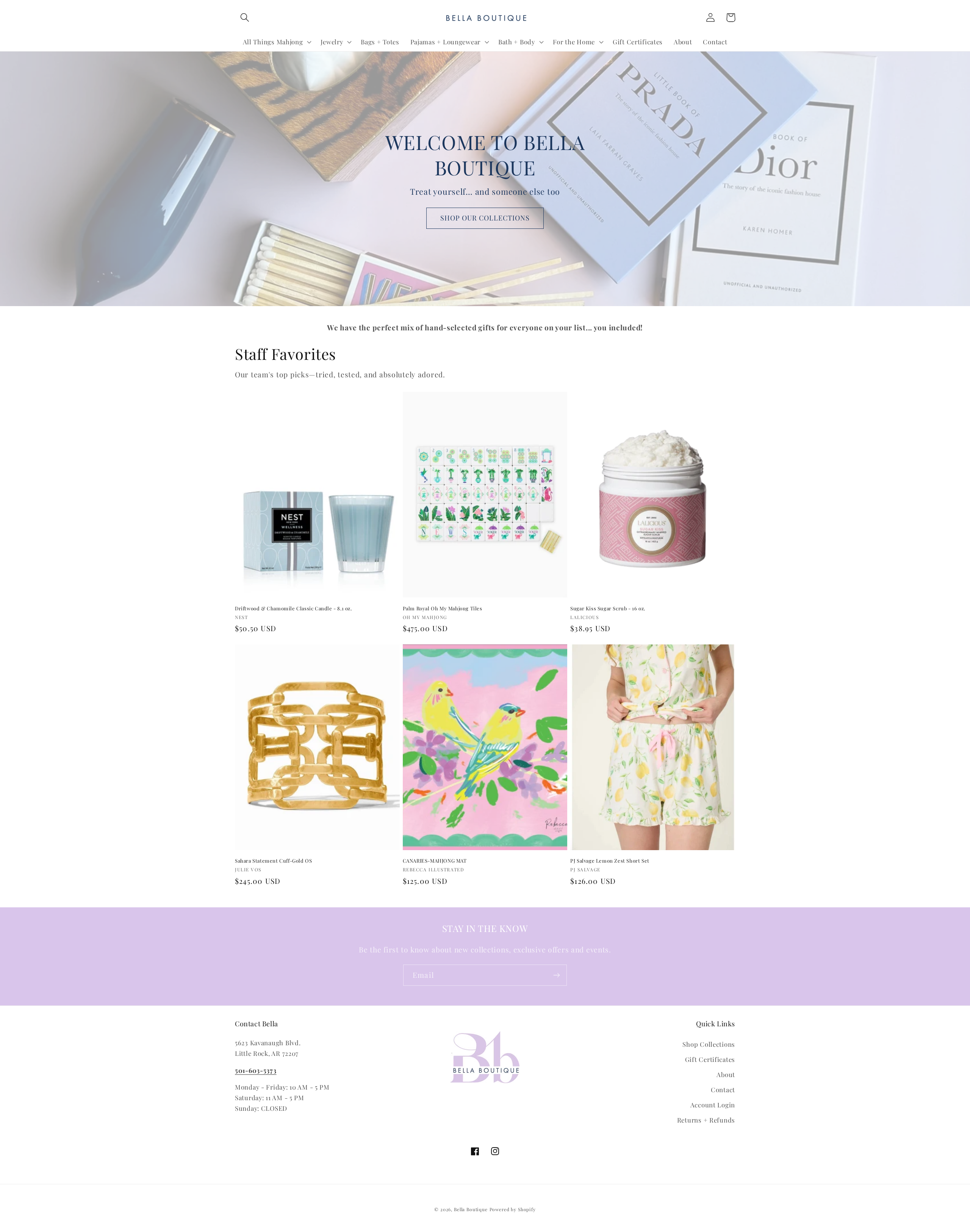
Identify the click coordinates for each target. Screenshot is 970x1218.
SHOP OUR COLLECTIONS (485, 217)
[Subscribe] (556, 975)
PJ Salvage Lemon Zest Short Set (609, 861)
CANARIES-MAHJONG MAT (435, 861)
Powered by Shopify (513, 1209)
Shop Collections (708, 1044)
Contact (723, 1089)
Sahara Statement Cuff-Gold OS (273, 861)
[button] (245, 18)
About (726, 1074)
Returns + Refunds (706, 1120)
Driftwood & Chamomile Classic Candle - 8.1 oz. (293, 608)
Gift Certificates (710, 1059)
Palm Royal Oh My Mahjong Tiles (442, 608)
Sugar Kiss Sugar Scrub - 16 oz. (607, 608)
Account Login (712, 1105)
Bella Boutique (471, 1209)
